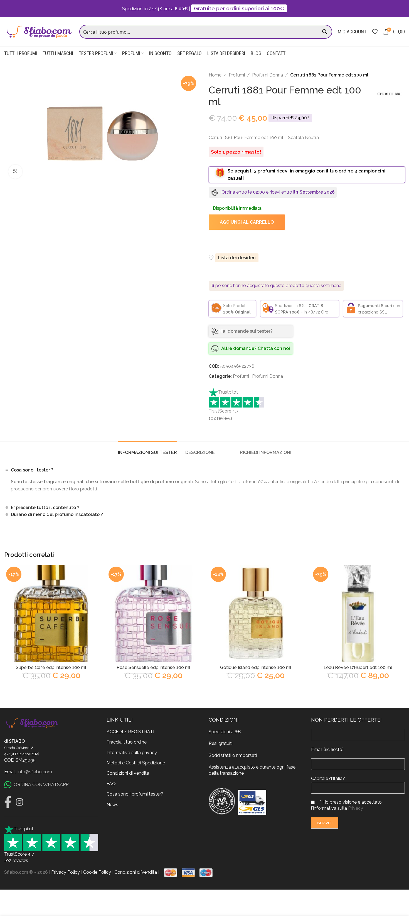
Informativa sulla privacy (132, 752)
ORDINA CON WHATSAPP (41, 784)
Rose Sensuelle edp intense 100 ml (153, 667)
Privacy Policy (65, 872)
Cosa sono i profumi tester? (135, 794)
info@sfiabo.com (35, 771)
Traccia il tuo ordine (127, 742)
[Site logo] (39, 31)
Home (215, 75)
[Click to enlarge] (15, 172)
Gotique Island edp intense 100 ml (255, 667)
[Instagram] (19, 802)
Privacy (355, 808)
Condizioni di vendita (128, 773)
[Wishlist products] (374, 31)
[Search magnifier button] (325, 32)
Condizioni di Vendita (135, 872)
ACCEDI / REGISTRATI (130, 731)
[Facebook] (7, 802)
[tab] (147, 449)
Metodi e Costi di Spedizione (136, 763)
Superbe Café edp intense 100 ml (51, 667)
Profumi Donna (267, 75)
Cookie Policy (97, 872)
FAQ (111, 783)
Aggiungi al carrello (247, 222)
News (112, 804)
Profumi (237, 75)
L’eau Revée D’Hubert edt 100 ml (358, 667)
